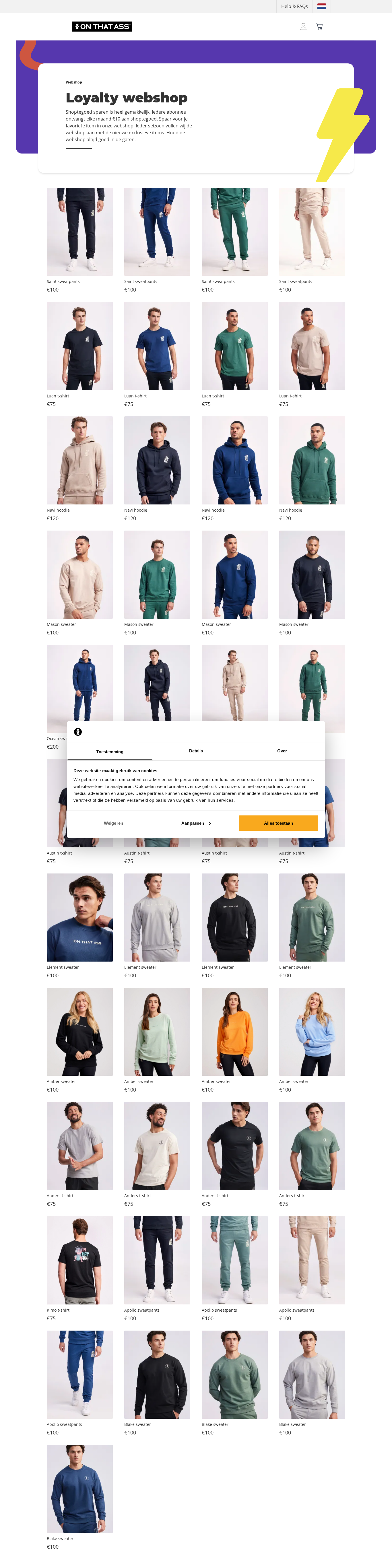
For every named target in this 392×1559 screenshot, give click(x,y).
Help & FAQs (294, 6)
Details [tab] (196, 750)
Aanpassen (192, 822)
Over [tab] (282, 750)
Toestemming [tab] (109, 751)
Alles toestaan (278, 822)
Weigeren (113, 822)
